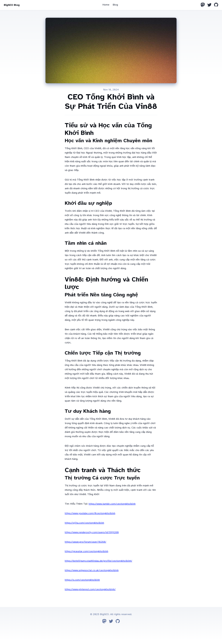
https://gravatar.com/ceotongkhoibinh (86, 551)
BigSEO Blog (12, 5)
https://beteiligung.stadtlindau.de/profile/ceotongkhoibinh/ (98, 560)
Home (105, 4)
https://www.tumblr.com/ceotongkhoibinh (112, 503)
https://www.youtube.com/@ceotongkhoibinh (90, 513)
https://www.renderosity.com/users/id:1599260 (92, 532)
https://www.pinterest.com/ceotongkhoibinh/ (90, 589)
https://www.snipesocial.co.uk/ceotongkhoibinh (92, 570)
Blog (115, 4)
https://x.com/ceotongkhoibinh (82, 579)
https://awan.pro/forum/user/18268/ (85, 541)
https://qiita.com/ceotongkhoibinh (84, 522)
